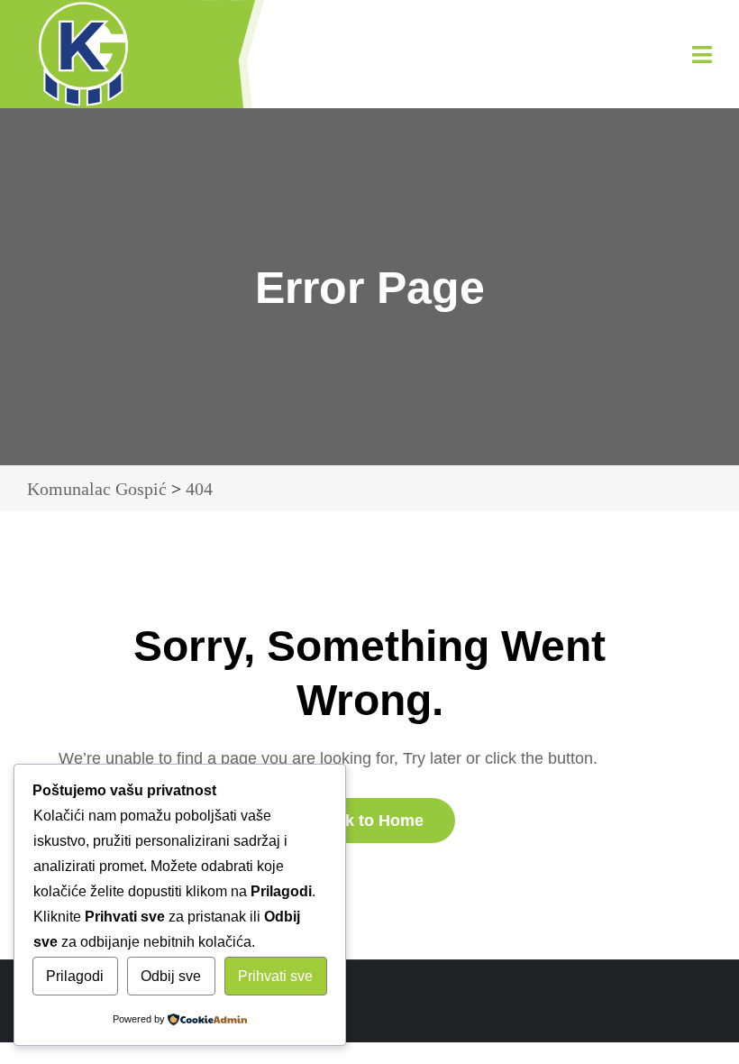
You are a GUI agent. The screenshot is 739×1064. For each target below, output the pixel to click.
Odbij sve (171, 976)
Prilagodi (75, 976)
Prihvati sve (275, 976)
